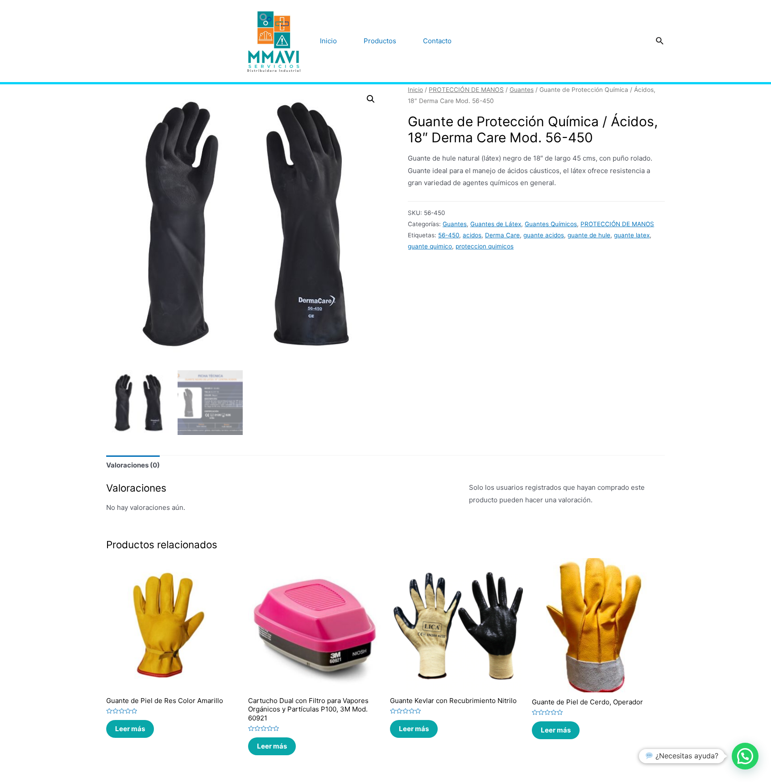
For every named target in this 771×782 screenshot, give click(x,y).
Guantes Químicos (551, 224)
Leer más (130, 728)
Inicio (328, 41)
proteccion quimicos (485, 246)
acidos (472, 235)
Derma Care (502, 235)
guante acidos (543, 235)
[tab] (133, 465)
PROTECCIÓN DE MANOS (466, 89)
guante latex (632, 235)
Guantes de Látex (495, 224)
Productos (380, 41)
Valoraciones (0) (133, 465)
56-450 (448, 235)
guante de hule (589, 235)
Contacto (437, 41)
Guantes (522, 89)
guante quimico (430, 246)
